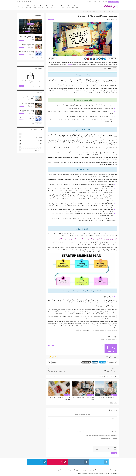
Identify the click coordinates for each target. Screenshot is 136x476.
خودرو (34, 7)
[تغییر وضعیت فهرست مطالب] (113, 68)
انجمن (99, 1)
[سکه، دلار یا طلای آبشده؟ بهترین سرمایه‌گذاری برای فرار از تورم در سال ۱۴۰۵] (38, 38)
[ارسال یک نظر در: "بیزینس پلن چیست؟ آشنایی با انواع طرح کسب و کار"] (49, 59)
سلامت (68, 7)
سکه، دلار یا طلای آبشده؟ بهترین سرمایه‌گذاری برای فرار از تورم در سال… (27, 38)
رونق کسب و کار (51, 19)
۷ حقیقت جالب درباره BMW (110, 371)
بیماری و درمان (39, 137)
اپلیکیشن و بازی (38, 150)
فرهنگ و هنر (53, 7)
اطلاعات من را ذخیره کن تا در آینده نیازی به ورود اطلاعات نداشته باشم (101, 435)
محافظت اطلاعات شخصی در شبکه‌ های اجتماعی (26, 52)
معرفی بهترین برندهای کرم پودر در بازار (57, 371)
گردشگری (40, 140)
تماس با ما (104, 1)
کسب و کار (28, 7)
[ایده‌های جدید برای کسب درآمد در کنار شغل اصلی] (83, 388)
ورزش (46, 7)
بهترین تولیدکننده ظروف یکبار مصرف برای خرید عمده (28, 45)
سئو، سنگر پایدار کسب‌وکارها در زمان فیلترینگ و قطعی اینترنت (30, 28)
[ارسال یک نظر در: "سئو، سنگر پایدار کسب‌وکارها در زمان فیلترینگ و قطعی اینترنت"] (23, 31)
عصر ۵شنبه (75, 7)
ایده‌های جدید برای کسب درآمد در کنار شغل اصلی (26, 104)
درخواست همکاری (89, 1)
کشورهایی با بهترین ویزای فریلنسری (28, 97)
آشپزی (40, 143)
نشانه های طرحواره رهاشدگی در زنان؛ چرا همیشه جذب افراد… (27, 111)
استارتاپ (70, 64)
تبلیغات (95, 1)
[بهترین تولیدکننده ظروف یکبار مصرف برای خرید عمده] (59, 388)
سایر (22, 7)
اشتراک (21, 86)
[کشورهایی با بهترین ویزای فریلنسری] (106, 388)
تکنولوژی (40, 7)
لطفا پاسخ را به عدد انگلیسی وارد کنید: (109, 438)
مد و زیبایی (39, 147)
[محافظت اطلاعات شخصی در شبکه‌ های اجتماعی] (38, 53)
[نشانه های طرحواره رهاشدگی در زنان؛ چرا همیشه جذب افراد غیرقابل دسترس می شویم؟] (38, 112)
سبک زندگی (61, 7)
